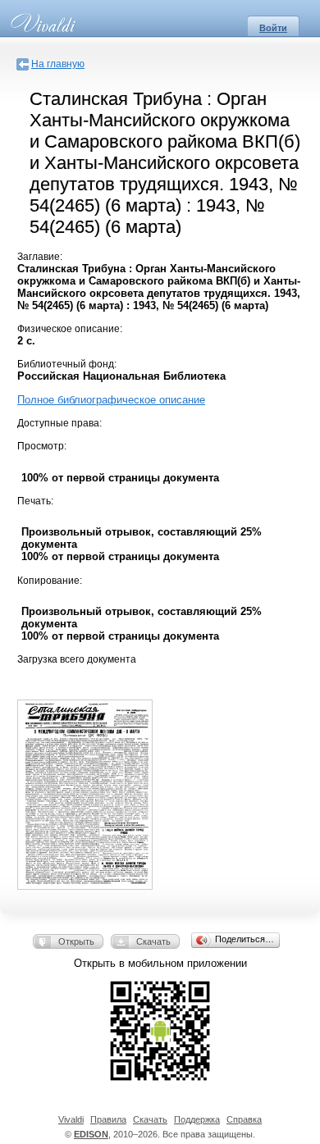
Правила (108, 1119)
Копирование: (49, 580)
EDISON (91, 1134)
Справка (244, 1119)
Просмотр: (41, 446)
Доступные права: (59, 423)
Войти (273, 28)
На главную (58, 64)
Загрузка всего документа (76, 659)
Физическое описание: (69, 329)
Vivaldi (71, 1119)
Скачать (153, 941)
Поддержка (197, 1119)
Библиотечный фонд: (67, 364)
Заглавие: (39, 256)
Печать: (35, 501)
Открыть (76, 941)
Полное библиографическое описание (111, 400)
